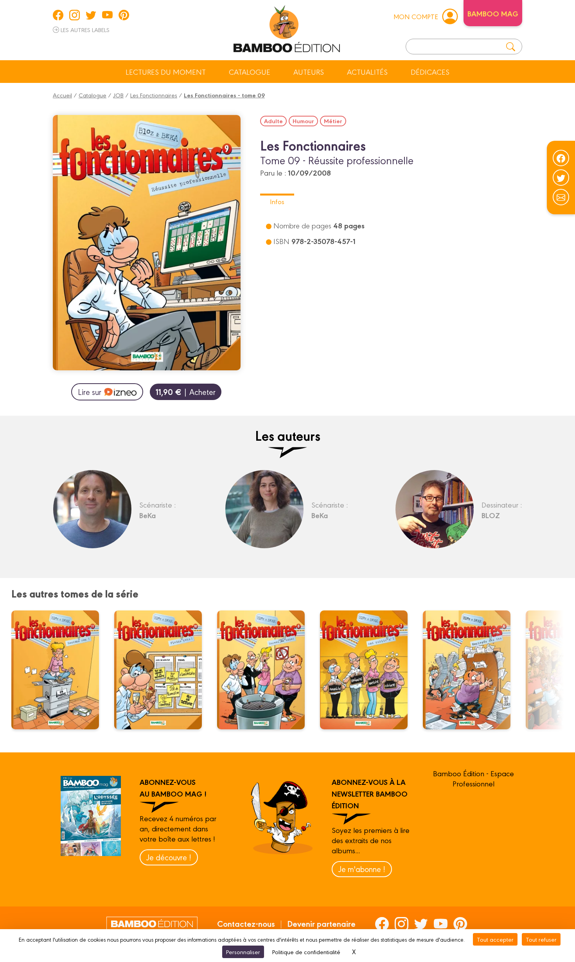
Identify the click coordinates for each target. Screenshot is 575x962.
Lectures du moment (166, 71)
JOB (118, 95)
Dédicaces (430, 71)
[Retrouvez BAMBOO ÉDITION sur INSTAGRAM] (74, 15)
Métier (333, 121)
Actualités (367, 71)
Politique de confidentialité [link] (306, 952)
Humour (303, 121)
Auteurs (308, 71)
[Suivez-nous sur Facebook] (561, 158)
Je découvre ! (168, 857)
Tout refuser (541, 939)
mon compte (416, 16)
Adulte (273, 121)
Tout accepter (495, 939)
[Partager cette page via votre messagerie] (561, 197)
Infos (277, 201)
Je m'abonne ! (361, 868)
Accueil (62, 95)
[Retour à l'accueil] (287, 27)
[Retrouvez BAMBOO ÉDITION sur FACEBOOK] (58, 15)
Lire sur (89, 391)
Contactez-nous (246, 923)
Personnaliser (243, 952)
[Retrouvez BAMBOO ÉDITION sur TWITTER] (91, 15)
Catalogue (249, 71)
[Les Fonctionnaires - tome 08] (265, 670)
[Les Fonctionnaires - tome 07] (368, 670)
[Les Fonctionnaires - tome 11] (59, 670)
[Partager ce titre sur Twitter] (561, 177)
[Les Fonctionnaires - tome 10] (162, 670)
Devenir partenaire (321, 923)
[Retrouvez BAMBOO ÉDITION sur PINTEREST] (124, 15)
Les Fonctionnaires (153, 95)
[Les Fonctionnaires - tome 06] (471, 670)
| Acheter (186, 391)
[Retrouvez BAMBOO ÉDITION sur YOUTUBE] (107, 15)
